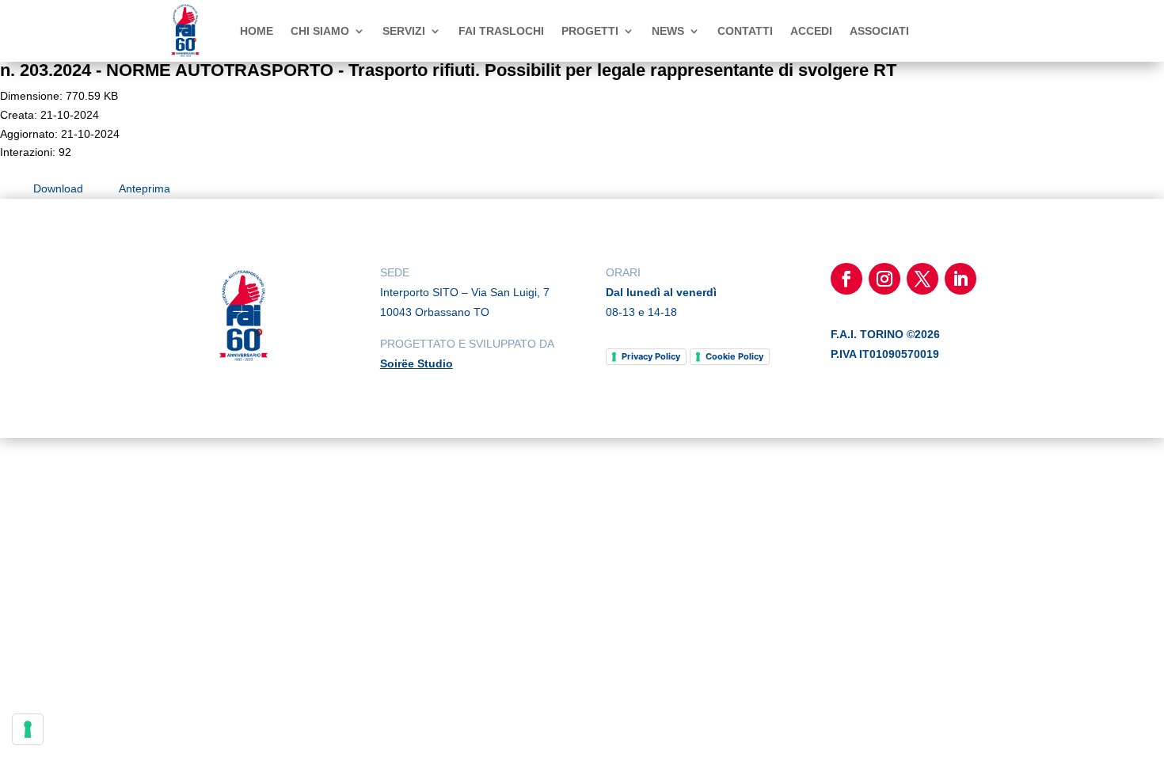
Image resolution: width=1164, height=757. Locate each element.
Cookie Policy (734, 356)
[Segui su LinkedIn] (960, 279)
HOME (256, 31)
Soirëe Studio (416, 363)
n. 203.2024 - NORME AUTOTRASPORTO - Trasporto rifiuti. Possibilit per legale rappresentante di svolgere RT (448, 70)
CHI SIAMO (320, 31)
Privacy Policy (651, 356)
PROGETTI (589, 31)
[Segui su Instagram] (884, 279)
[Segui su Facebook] (846, 279)
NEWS (668, 31)
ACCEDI (811, 31)
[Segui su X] (922, 279)
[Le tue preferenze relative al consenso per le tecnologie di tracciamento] (28, 729)
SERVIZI (403, 31)
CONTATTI (745, 31)
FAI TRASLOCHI (501, 31)
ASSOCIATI (879, 31)
